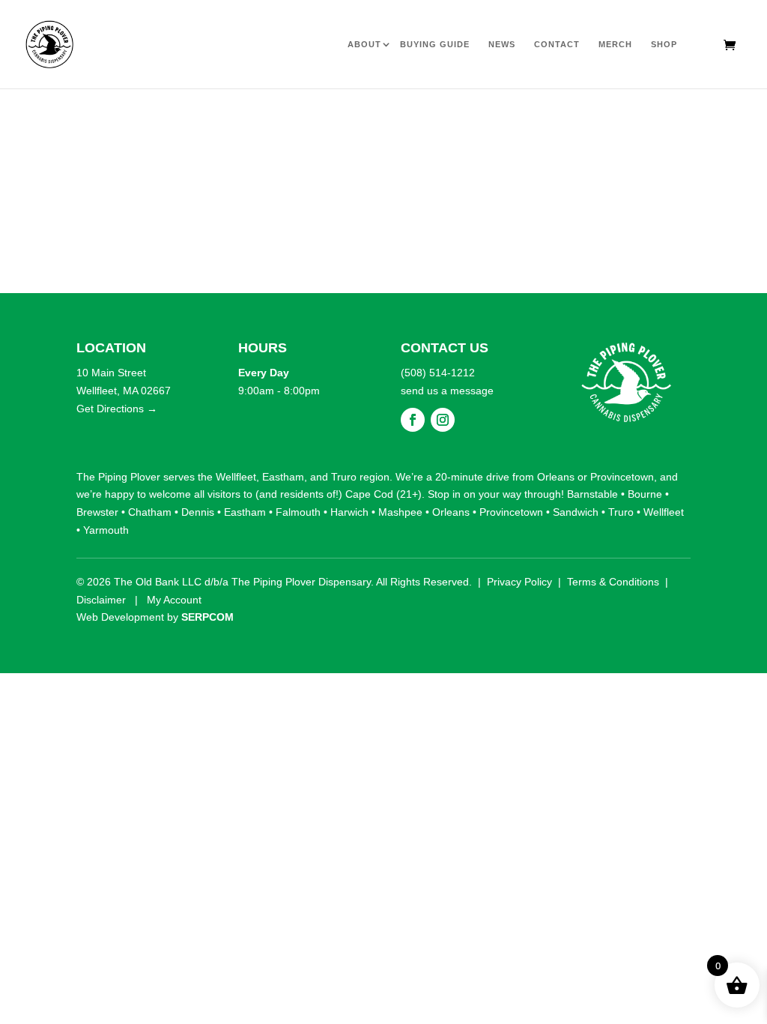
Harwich (349, 512)
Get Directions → (116, 409)
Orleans (556, 477)
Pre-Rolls (168, 111)
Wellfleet (236, 477)
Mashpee (400, 512)
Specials (721, 111)
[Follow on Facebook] (413, 420)
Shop (664, 44)
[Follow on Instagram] (443, 420)
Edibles (230, 111)
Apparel (659, 111)
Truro (344, 477)
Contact (557, 44)
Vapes (291, 111)
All (45, 111)
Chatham (150, 512)
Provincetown (622, 477)
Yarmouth (106, 530)
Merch (615, 44)
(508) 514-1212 (438, 373)
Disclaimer (101, 600)
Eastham (283, 477)
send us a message (447, 391)
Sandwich (575, 512)
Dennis (197, 512)
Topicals (476, 111)
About (364, 44)
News (501, 44)
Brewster (97, 512)
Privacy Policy (519, 582)
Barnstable (592, 494)
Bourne (645, 494)
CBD (536, 111)
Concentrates (353, 111)
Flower (107, 111)
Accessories (598, 111)
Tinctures (414, 111)
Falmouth (298, 512)
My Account (174, 600)
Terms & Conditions (613, 582)
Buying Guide (435, 44)
